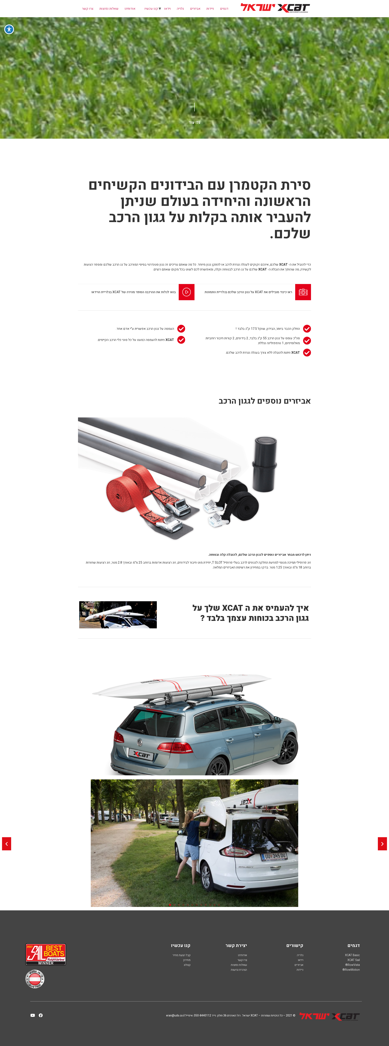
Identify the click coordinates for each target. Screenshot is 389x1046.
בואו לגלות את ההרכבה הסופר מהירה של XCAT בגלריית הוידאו (133, 292)
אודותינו (130, 8)
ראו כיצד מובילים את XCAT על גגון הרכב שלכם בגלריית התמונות (248, 292)
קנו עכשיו (151, 8)
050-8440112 (202, 1015)
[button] (6, 843)
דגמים (224, 8)
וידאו (167, 8)
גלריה (180, 8)
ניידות (210, 8)
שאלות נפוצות (109, 8)
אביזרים (195, 8)
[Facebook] (40, 1015)
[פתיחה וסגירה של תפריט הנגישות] (9, 29)
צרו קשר (87, 8)
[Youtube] (33, 1015)
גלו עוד (194, 122)
